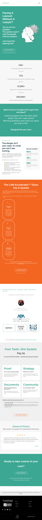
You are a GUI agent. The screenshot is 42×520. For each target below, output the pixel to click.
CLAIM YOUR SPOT (9, 50)
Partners (30, 506)
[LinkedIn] (9, 509)
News (30, 503)
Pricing (16, 506)
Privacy (17, 516)
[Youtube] (7, 509)
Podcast (16, 503)
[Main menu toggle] (39, 3)
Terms (17, 515)
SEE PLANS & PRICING (21, 415)
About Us (30, 501)
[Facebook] (2, 509)
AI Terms (17, 517)
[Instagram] (5, 509)
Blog (16, 501)
